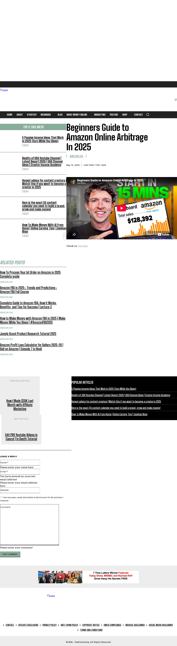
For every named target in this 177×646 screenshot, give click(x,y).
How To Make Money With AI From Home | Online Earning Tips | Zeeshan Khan (44, 228)
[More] (172, 164)
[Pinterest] (21, 84)
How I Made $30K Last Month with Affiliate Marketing (19, 405)
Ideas (25, 145)
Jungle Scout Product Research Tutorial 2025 (28, 334)
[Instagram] (8, 84)
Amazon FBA (6, 282)
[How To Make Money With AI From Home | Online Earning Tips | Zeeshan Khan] (10, 230)
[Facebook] (2, 84)
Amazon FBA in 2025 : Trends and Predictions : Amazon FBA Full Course (28, 290)
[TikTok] (27, 84)
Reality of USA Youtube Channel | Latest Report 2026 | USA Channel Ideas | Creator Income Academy (42, 161)
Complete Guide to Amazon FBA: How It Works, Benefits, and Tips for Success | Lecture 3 (28, 305)
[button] (147, 114)
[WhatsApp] (162, 164)
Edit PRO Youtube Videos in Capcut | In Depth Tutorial (21, 437)
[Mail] (14, 84)
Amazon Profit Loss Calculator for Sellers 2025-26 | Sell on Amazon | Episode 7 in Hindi (31, 347)
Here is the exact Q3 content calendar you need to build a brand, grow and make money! (43, 206)
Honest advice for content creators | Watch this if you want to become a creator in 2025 (44, 184)
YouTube (83, 245)
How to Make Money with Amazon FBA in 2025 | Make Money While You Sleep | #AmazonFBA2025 (32, 320)
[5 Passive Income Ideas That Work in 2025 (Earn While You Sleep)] (10, 141)
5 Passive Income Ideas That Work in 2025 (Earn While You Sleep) (43, 139)
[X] (33, 84)
